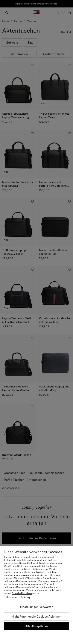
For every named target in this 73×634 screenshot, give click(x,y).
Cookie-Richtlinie (22, 593)
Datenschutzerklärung (17, 597)
